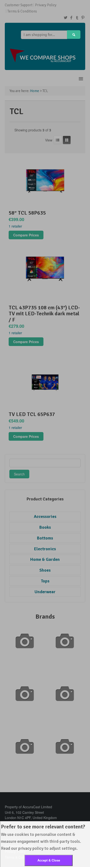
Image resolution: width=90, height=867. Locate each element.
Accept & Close (48, 860)
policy (37, 848)
